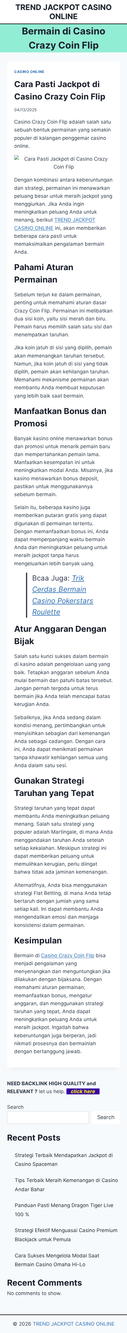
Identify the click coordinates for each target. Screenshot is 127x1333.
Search (15, 1107)
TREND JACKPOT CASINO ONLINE (74, 1324)
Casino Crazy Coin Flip (67, 955)
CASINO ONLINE (29, 71)
